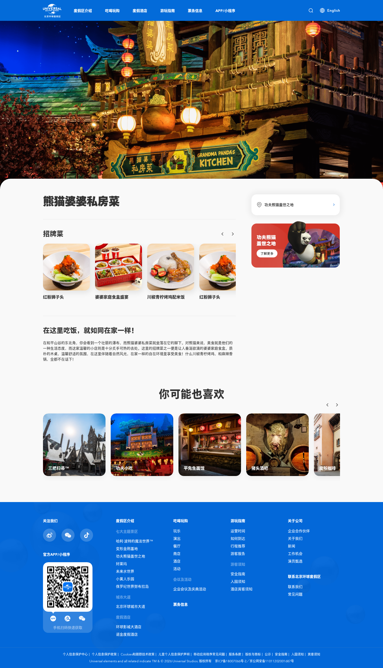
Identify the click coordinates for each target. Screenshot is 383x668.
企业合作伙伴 (299, 531)
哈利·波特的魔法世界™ (134, 541)
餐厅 (177, 546)
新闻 (291, 546)
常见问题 (295, 594)
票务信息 (180, 604)
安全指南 (238, 574)
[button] (222, 234)
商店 (177, 553)
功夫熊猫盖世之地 (130, 556)
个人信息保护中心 (75, 654)
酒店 (177, 561)
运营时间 (238, 531)
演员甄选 (295, 561)
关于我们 (295, 538)
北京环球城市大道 (130, 606)
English (333, 10)
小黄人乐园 (125, 579)
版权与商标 (253, 654)
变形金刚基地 (127, 548)
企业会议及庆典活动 (189, 589)
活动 (177, 568)
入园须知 (238, 581)
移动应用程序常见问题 (209, 654)
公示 (268, 654)
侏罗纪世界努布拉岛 (132, 586)
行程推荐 (238, 546)
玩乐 (177, 531)
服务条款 (235, 654)
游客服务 (238, 553)
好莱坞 (121, 563)
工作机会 (295, 553)
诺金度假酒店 (127, 634)
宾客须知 (314, 654)
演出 (177, 538)
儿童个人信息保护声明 (174, 654)
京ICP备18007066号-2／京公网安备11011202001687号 (254, 661)
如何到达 (238, 538)
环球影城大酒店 (128, 626)
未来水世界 (125, 571)
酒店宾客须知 (241, 589)
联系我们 (295, 586)
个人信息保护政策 (104, 654)
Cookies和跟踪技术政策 (138, 654)
